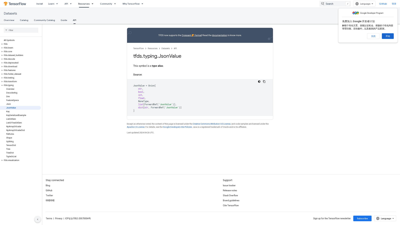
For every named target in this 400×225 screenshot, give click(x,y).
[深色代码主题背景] (259, 81)
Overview (9, 20)
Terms (49, 218)
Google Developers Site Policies (177, 127)
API (66, 3)
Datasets (10, 13)
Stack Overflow (230, 195)
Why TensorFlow (131, 3)
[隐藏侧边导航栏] (38, 219)
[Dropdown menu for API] (71, 4)
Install (39, 3)
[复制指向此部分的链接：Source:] (145, 75)
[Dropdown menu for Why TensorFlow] (143, 4)
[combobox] (335, 4)
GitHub (383, 3)
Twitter (49, 195)
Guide (64, 20)
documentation (219, 35)
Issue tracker (229, 185)
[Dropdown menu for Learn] (58, 4)
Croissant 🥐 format (192, 35)
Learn (51, 3)
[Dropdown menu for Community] (116, 4)
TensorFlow (138, 48)
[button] (20, 44)
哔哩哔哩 (50, 200)
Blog (48, 185)
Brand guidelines (231, 200)
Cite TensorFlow (231, 205)
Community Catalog (44, 20)
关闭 (373, 36)
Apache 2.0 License (136, 127)
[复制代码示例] (264, 81)
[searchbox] (21, 30)
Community (106, 3)
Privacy (58, 218)
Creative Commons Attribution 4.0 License (211, 124)
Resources (84, 3)
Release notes (230, 190)
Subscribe (362, 218)
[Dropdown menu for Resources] (93, 4)
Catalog (24, 20)
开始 (388, 36)
